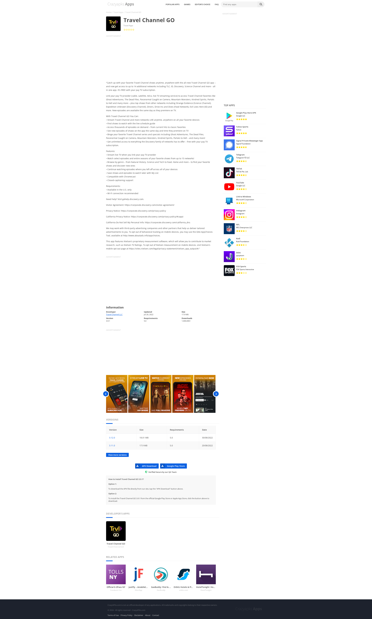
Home (108, 12)
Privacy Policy (126, 615)
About (147, 615)
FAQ (217, 4)
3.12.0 (112, 437)
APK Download (149, 466)
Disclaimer (138, 615)
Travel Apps (118, 12)
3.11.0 (112, 445)
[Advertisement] (162, 57)
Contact (155, 615)
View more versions (117, 455)
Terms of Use (113, 615)
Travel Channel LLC (114, 314)
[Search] (260, 4)
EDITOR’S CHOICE (202, 4)
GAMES (187, 4)
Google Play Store (176, 466)
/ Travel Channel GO (132, 12)
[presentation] (105, 394)
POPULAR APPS (172, 4)
